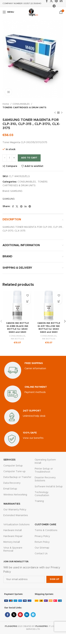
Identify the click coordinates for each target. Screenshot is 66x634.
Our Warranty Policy (14, 509)
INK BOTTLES (17, 339)
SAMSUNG (16, 191)
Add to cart (29, 158)
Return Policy (42, 542)
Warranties (11, 504)
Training (39, 501)
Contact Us (41, 553)
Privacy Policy (42, 536)
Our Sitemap (42, 548)
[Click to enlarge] (8, 92)
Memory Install (11, 542)
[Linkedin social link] (26, 206)
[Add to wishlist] (27, 295)
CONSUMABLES (21, 104)
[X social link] (17, 206)
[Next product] (61, 112)
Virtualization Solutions (16, 524)
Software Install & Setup (49, 486)
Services (9, 460)
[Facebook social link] (13, 206)
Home (6, 104)
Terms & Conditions (46, 530)
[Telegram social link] (54, 5)
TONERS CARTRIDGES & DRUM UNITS (24, 107)
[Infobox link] (33, 370)
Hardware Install (12, 530)
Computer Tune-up (14, 471)
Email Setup (10, 489)
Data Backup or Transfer (17, 477)
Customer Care (45, 524)
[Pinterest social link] (21, 206)
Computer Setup (13, 466)
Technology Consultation (42, 494)
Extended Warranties (15, 515)
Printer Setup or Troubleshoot (44, 470)
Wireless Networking (15, 495)
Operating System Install (45, 461)
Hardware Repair (13, 536)
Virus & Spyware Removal (12, 549)
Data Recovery (11, 483)
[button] (27, 301)
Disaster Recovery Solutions (45, 479)
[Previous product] (55, 112)
